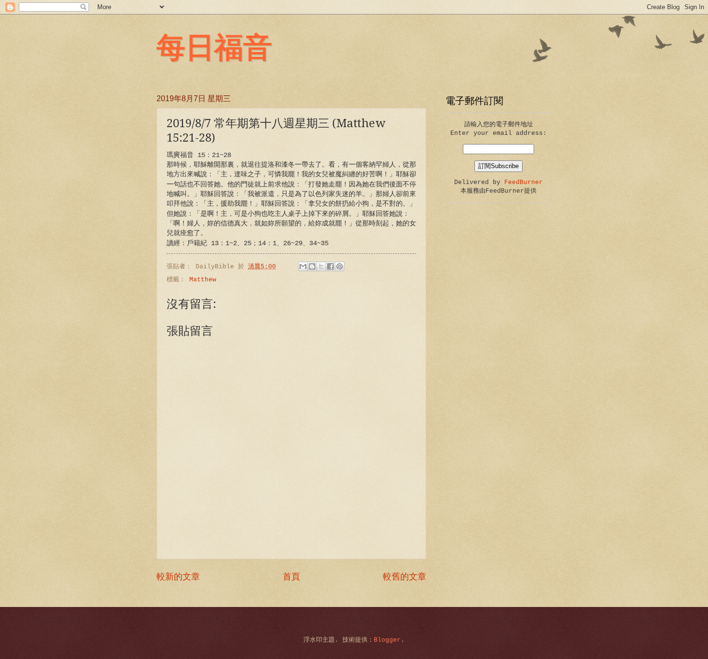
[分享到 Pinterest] (339, 266)
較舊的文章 (404, 577)
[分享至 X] (321, 266)
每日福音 (214, 46)
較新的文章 (178, 577)
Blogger (387, 640)
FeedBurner (523, 182)
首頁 (291, 577)
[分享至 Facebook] (330, 266)
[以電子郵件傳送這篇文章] (303, 266)
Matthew (202, 279)
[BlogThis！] (312, 266)
